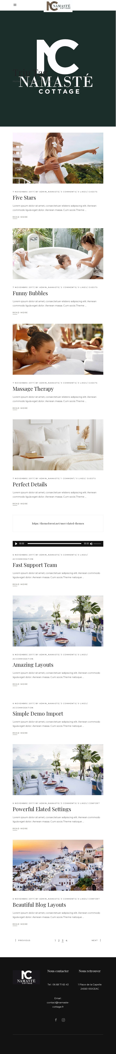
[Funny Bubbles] (58, 253)
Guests (93, 192)
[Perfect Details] (58, 444)
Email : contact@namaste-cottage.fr (58, 1002)
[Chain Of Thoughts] (58, 523)
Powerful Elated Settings (42, 809)
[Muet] (91, 544)
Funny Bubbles (30, 293)
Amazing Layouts (33, 664)
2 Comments (68, 287)
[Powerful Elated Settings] (58, 769)
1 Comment (67, 478)
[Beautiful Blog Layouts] (58, 865)
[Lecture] (16, 544)
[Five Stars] (58, 158)
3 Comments (68, 192)
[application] (58, 544)
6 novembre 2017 (23, 555)
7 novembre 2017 (23, 192)
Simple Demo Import (38, 713)
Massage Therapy (33, 388)
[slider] (97, 544)
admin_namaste (49, 192)
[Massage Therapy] (58, 349)
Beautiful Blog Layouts (39, 904)
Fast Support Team (35, 564)
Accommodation (23, 559)
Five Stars (24, 197)
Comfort (94, 803)
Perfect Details (30, 484)
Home (16, 81)
